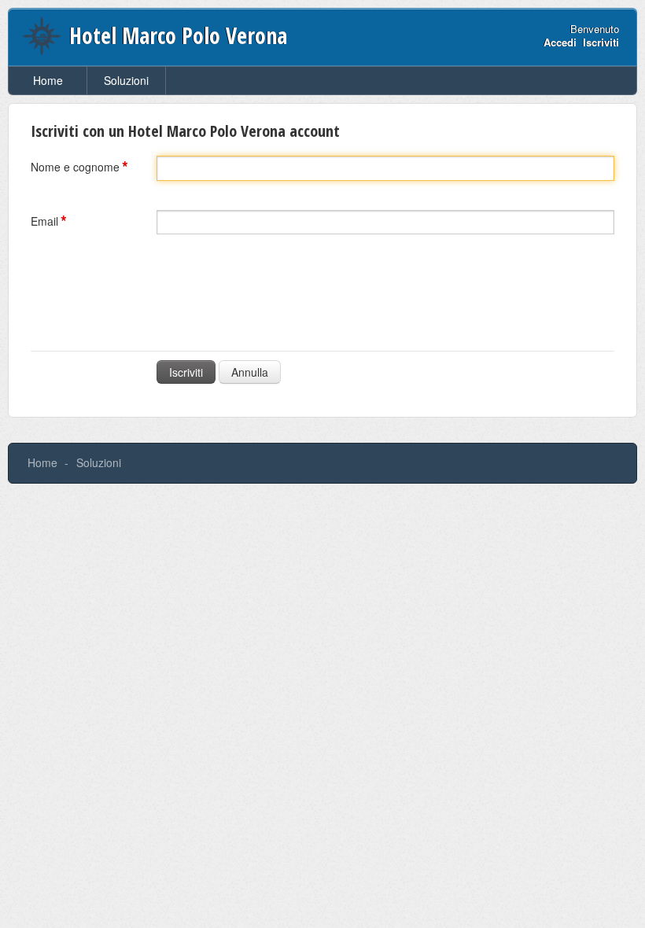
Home (48, 80)
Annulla (249, 372)
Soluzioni (126, 80)
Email (44, 221)
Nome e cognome (75, 167)
